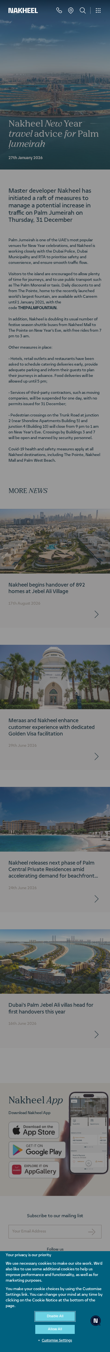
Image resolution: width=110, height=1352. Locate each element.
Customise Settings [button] (57, 1341)
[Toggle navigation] (98, 10)
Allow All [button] (55, 1329)
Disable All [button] (55, 1316)
